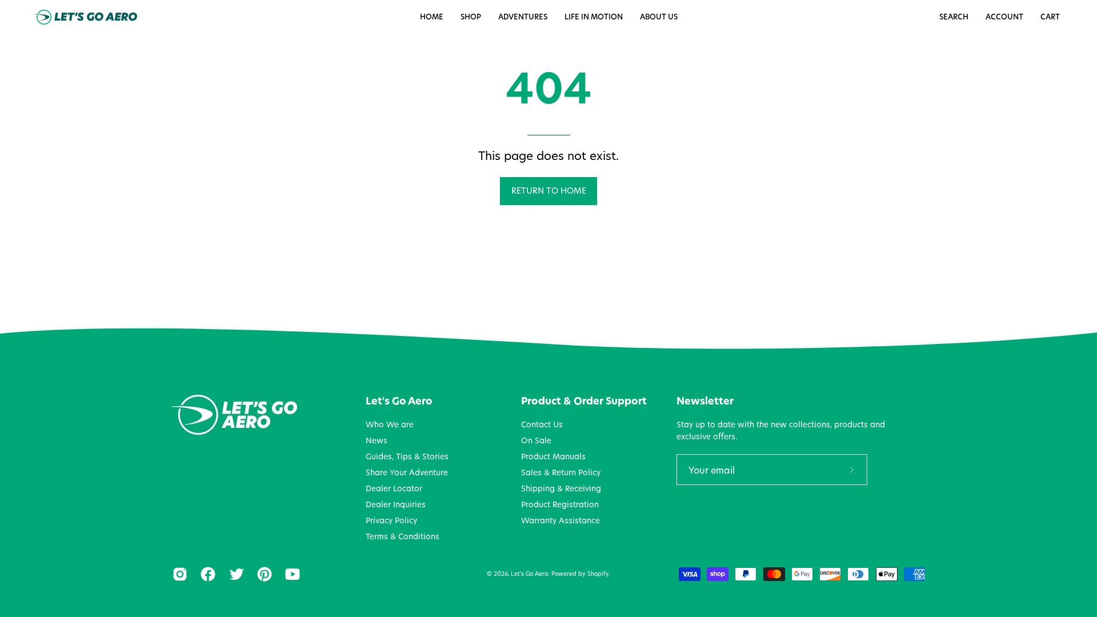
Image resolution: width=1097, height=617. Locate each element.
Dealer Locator (394, 488)
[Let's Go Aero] (85, 17)
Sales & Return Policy (560, 472)
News (376, 440)
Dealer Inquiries (396, 504)
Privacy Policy (391, 520)
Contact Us (542, 424)
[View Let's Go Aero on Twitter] (234, 574)
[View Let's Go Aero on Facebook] (206, 574)
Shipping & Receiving (561, 488)
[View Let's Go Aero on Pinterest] (262, 574)
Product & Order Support (584, 401)
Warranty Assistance (560, 520)
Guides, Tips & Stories (407, 456)
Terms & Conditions (402, 536)
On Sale (536, 440)
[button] (593, 17)
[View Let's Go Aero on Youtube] (290, 574)
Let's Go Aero (399, 401)
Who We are (390, 424)
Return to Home (548, 190)
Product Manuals (553, 456)
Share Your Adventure (407, 472)
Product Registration (560, 504)
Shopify (597, 574)
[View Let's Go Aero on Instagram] (178, 574)
